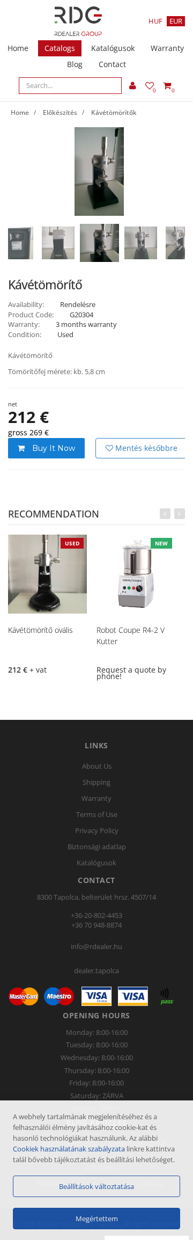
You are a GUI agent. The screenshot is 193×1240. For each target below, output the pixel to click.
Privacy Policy (96, 830)
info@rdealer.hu (96, 946)
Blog (75, 64)
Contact (112, 64)
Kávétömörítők (114, 112)
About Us (97, 766)
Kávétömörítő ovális (40, 630)
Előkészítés (60, 112)
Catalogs (59, 48)
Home (18, 48)
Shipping (96, 782)
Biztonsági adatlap (97, 846)
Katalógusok (113, 48)
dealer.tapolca (96, 970)
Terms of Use (96, 814)
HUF (155, 21)
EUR (175, 21)
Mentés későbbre (145, 448)
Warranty (167, 48)
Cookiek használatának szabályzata (69, 1149)
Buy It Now (52, 448)
